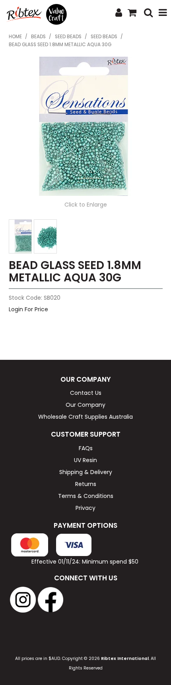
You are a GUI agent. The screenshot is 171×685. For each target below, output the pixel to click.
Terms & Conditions (85, 496)
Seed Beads (68, 36)
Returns (85, 484)
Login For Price (28, 309)
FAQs (86, 448)
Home (15, 36)
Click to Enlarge (85, 205)
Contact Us (85, 393)
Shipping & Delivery (85, 472)
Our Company (85, 405)
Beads (38, 36)
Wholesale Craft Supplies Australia (85, 417)
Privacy (85, 508)
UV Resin (85, 460)
